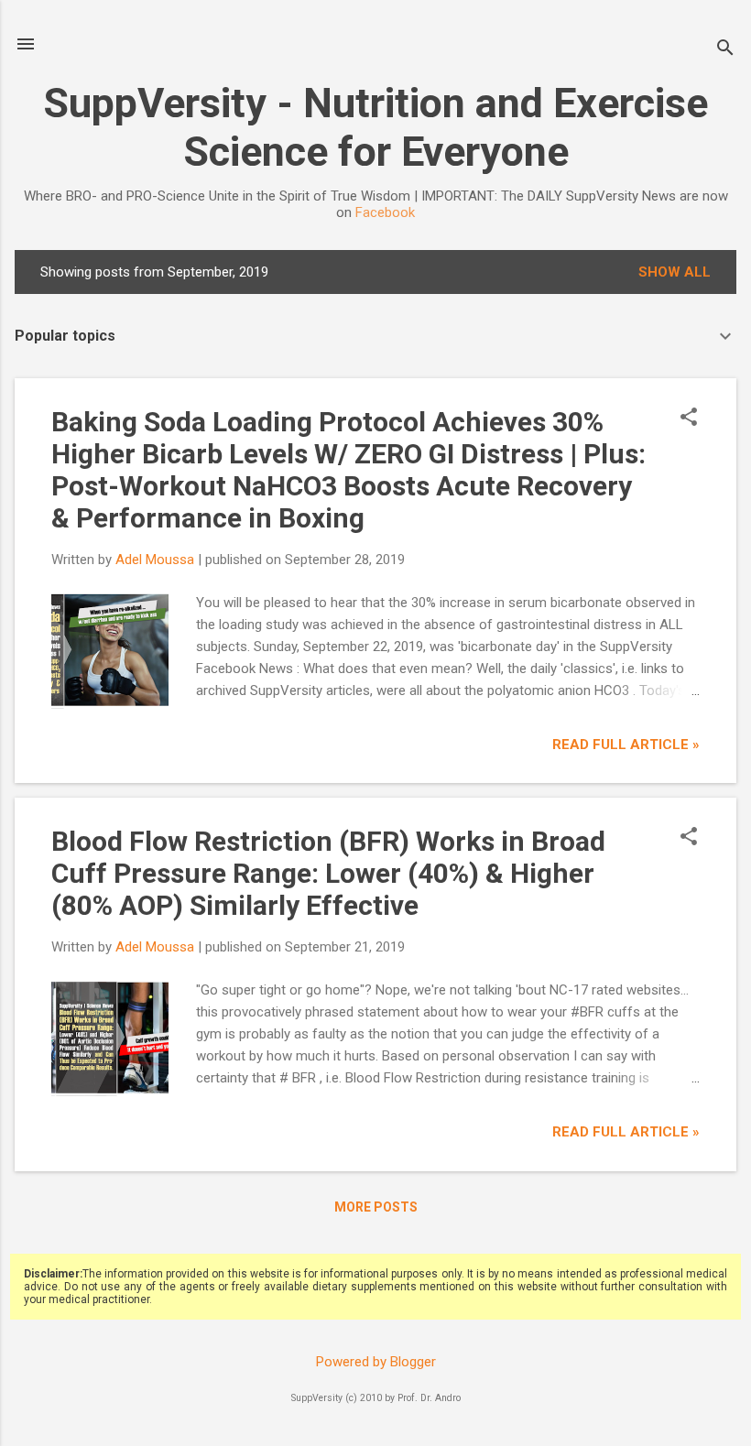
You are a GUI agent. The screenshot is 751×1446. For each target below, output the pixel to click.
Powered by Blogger (376, 1362)
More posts (376, 1207)
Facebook (385, 212)
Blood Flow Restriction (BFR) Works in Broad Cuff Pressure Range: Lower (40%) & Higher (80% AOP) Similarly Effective (328, 873)
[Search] (725, 50)
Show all (674, 272)
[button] (689, 418)
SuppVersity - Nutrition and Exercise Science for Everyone (375, 127)
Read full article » (626, 744)
